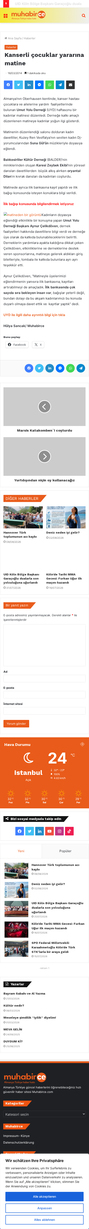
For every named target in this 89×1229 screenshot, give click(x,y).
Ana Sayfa (14, 38)
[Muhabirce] (28, 15)
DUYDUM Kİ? (13, 1041)
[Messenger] (39, 85)
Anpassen (44, 1208)
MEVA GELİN (12, 1029)
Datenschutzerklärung (18, 1142)
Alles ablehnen (44, 1219)
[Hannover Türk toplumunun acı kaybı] (23, 517)
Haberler (29, 38)
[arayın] (83, 17)
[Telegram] (60, 85)
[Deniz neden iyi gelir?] (66, 517)
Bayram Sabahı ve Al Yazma (24, 993)
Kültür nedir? (13, 1005)
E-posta (8, 687)
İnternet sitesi (13, 704)
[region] (44, 1191)
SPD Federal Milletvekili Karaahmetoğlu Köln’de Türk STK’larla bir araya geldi (53, 947)
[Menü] (5, 17)
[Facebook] (8, 85)
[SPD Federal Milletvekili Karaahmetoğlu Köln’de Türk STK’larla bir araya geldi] (16, 949)
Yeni (21, 851)
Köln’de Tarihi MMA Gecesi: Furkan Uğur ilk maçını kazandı (64, 578)
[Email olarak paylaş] (70, 85)
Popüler (65, 851)
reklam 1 (44, 968)
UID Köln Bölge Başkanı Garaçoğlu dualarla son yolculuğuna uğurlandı (21, 578)
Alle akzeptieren (44, 1196)
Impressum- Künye (16, 1136)
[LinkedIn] (29, 85)
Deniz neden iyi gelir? (63, 532)
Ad (5, 671)
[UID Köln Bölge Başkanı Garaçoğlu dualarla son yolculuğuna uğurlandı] (23, 559)
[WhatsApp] (49, 85)
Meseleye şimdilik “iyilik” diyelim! (30, 1017)
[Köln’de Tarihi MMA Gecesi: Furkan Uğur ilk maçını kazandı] (66, 559)
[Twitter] (18, 85)
